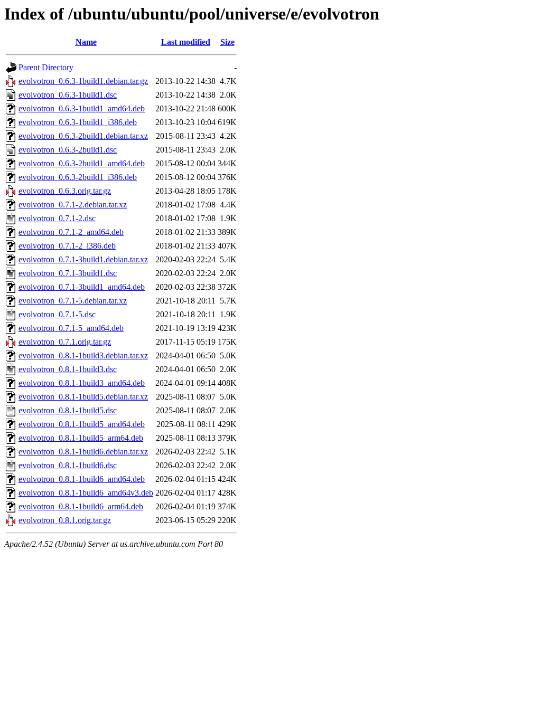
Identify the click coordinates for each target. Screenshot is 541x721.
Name (86, 41)
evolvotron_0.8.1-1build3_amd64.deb (81, 382)
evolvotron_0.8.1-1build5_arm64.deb (80, 437)
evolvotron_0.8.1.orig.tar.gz (64, 520)
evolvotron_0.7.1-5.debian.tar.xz (72, 300)
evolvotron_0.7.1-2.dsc (57, 218)
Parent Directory (45, 67)
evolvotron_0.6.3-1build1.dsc (67, 94)
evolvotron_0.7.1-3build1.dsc (67, 273)
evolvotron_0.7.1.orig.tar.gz (64, 341)
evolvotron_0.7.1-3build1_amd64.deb (81, 286)
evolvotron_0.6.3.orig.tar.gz (64, 190)
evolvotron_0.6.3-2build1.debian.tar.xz (83, 135)
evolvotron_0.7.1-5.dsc (57, 314)
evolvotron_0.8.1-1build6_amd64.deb (81, 479)
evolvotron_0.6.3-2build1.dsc (67, 149)
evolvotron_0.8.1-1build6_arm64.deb (80, 506)
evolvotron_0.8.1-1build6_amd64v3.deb (85, 492)
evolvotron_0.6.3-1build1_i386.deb (77, 122)
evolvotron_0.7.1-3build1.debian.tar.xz (83, 259)
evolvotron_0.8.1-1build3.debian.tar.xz (83, 355)
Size (227, 41)
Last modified (185, 41)
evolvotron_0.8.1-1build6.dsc (67, 465)
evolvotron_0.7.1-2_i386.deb (67, 245)
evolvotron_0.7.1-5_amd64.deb (71, 328)
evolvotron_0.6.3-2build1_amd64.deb (81, 163)
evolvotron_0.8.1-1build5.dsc (67, 410)
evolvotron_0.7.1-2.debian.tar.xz (72, 204)
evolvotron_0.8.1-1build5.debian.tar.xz (83, 396)
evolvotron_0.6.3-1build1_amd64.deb (81, 108)
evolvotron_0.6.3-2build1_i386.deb (77, 177)
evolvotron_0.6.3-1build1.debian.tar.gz (83, 81)
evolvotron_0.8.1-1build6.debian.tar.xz (83, 451)
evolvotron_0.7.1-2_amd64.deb (71, 231)
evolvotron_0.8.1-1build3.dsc (67, 369)
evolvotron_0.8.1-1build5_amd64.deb (81, 424)
